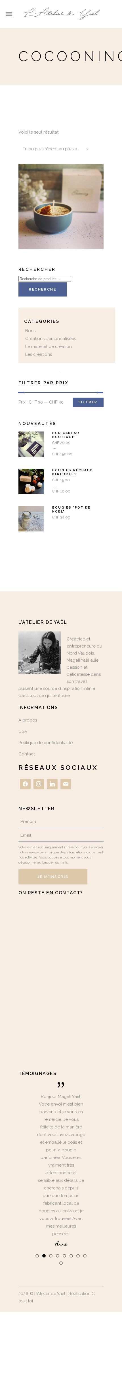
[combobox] (53, 149)
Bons (30, 330)
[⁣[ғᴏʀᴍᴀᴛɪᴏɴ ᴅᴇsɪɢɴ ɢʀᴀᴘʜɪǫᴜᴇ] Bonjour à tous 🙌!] (60, 924)
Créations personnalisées (50, 338)
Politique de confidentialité (45, 742)
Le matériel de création (48, 346)
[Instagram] (39, 784)
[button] (37, 1255)
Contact (26, 754)
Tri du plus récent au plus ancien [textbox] (55, 148)
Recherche (42, 289)
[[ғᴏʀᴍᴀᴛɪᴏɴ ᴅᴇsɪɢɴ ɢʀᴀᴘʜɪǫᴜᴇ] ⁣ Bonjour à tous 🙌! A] (61, 975)
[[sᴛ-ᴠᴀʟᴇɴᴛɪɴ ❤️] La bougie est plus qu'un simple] (62, 1026)
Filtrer (88, 402)
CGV (23, 731)
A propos (27, 720)
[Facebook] (25, 784)
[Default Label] (52, 784)
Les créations (38, 354)
